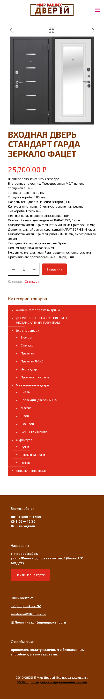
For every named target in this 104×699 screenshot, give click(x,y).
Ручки (25, 447)
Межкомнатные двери (32, 385)
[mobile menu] (97, 10)
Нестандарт (30, 369)
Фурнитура (24, 440)
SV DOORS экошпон (35, 432)
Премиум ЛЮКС (32, 361)
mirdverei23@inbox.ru (28, 614)
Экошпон (27, 424)
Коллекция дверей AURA (39, 400)
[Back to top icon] (94, 689)
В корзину (54, 269)
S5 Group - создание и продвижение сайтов (52, 682)
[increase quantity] (34, 269)
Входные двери (27, 330)
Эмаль (25, 392)
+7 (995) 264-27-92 (26, 606)
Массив (26, 408)
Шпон (25, 416)
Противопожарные (35, 377)
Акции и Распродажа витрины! (38, 310)
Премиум (27, 353)
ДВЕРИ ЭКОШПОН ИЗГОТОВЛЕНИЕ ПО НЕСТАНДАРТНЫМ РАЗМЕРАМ (43, 320)
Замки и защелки (33, 455)
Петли (25, 463)
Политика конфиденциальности (40, 622)
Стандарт (32, 281)
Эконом (26, 337)
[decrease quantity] (13, 269)
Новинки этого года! (31, 471)
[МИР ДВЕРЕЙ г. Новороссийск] (52, 9)
